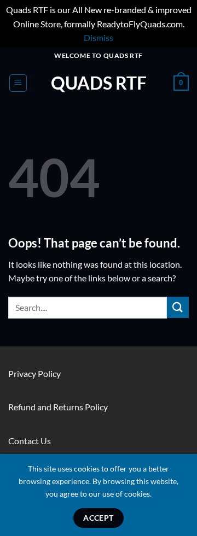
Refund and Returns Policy (58, 407)
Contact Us (29, 440)
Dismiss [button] (98, 37)
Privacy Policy (34, 373)
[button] (18, 83)
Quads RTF (99, 83)
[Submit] (178, 307)
